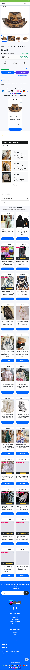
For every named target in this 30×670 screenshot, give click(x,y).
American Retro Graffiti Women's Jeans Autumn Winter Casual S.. (22, 263)
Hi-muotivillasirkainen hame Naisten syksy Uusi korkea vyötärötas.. (7, 323)
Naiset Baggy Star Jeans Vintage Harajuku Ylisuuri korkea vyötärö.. (22, 568)
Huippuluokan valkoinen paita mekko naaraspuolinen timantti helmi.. (7, 354)
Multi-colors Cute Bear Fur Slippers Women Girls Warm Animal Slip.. (7, 263)
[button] (1, 1)
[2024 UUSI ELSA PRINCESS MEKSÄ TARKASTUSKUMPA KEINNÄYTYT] (7, 558)
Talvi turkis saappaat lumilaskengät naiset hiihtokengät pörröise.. (8, 416)
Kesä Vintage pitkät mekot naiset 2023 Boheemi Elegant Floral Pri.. (8, 447)
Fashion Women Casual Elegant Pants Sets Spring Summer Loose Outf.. (22, 477)
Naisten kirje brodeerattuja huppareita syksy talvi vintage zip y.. (22, 385)
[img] (6, 146)
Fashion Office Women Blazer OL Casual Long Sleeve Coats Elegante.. (22, 538)
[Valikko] (28, 3)
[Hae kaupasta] (25, 3)
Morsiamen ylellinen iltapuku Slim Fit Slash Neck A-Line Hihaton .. (22, 323)
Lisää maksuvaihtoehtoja (22, 75)
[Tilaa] (26, 593)
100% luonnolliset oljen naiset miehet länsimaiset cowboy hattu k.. (15, 119)
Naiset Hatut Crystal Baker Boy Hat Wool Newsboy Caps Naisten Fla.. (22, 354)
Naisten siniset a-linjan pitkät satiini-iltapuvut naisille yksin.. (8, 231)
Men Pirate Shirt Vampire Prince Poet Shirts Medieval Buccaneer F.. (7, 477)
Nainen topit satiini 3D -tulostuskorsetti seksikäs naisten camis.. (22, 446)
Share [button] (3, 78)
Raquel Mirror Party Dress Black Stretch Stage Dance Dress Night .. (22, 293)
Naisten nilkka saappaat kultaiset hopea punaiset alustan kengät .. (22, 416)
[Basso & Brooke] (3, 3)
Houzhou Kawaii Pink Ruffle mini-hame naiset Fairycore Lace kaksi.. (8, 384)
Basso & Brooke (16, 662)
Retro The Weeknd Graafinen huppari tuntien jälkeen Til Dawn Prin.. (22, 232)
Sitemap (4, 657)
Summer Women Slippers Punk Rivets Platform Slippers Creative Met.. (7, 508)
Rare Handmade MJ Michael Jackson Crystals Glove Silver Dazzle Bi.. (22, 508)
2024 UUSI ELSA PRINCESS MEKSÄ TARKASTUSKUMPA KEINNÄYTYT (8, 569)
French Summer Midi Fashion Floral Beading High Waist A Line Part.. (8, 293)
